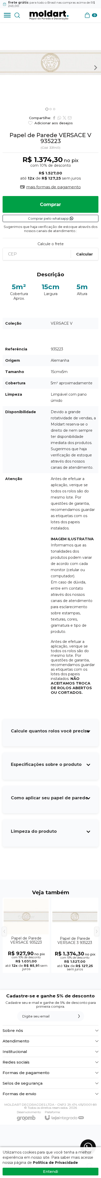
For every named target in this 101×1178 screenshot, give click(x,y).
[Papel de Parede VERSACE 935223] (26, 935)
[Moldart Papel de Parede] (49, 15)
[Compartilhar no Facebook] (54, 118)
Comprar (50, 204)
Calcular (84, 254)
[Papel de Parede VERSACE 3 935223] (75, 935)
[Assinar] (79, 1016)
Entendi (50, 1171)
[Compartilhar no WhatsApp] (59, 118)
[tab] (46, 109)
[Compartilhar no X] (64, 118)
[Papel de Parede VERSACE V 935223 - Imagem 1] (50, 62)
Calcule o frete (51, 244)
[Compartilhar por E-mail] (69, 118)
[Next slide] (95, 67)
